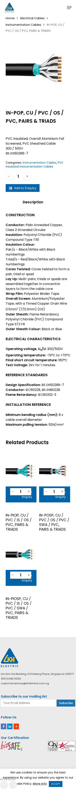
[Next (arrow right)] (13, 785)
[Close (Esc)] (13, 779)
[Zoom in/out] (1, 779)
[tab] (38, 202)
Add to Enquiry (25, 188)
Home (10, 18)
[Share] (9, 779)
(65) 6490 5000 (11, 678)
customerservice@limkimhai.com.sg (25, 683)
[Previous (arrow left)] (4, 785)
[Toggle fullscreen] (5, 779)
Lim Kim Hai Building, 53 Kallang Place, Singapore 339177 (37, 673)
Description (33, 202)
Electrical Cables (32, 18)
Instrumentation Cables (23, 25)
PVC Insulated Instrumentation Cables (34, 165)
